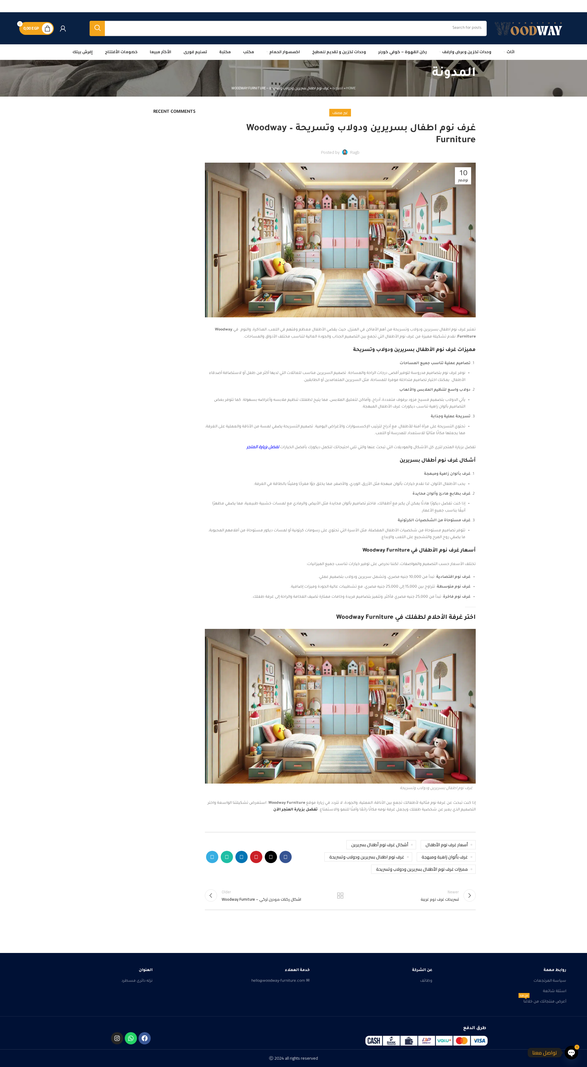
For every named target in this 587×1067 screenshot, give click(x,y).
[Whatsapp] (131, 1038)
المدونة (337, 88)
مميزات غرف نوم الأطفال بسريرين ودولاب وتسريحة (422, 869)
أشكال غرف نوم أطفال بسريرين (379, 845)
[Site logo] (530, 28)
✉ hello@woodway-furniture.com (280, 981)
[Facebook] (144, 1038)
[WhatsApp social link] (227, 857)
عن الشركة (422, 970)
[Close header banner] (7, 6)
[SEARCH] (97, 28)
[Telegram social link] (212, 857)
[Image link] (426, 1041)
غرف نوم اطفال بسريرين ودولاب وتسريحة (366, 857)
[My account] (63, 28)
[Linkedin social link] (241, 857)
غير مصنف (340, 112)
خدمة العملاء (297, 970)
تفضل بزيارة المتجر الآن (295, 810)
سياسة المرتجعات (549, 981)
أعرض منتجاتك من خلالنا (543, 1000)
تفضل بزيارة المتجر (263, 447)
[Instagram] (117, 1038)
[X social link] (271, 857)
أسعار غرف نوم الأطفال (447, 845)
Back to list (340, 895)
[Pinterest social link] (256, 857)
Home (351, 88)
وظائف (426, 981)
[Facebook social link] (285, 857)
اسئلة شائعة (554, 991)
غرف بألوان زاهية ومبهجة (445, 857)
